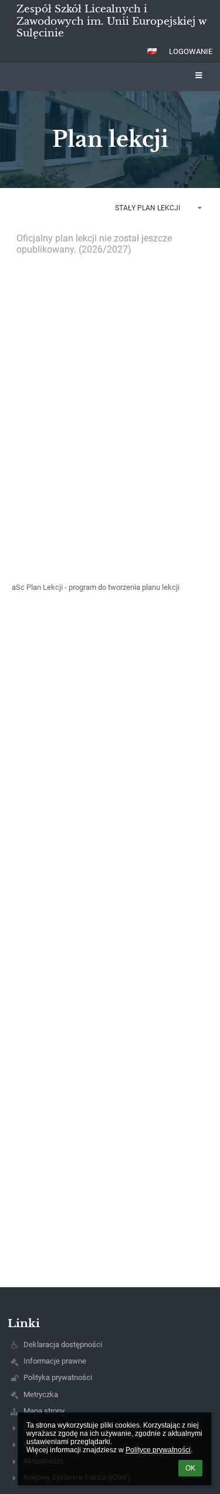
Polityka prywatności (57, 1377)
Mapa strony (44, 1410)
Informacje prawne (54, 1361)
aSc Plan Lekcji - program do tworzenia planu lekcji (96, 587)
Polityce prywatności (158, 1450)
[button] (152, 51)
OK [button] (190, 1468)
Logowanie (190, 51)
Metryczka (40, 1394)
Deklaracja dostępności (62, 1344)
